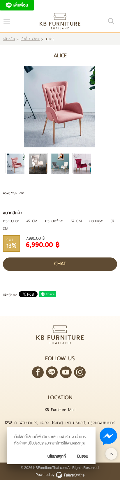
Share (12, 295)
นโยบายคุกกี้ (56, 456)
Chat (60, 263)
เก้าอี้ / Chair (30, 39)
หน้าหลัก (9, 39)
